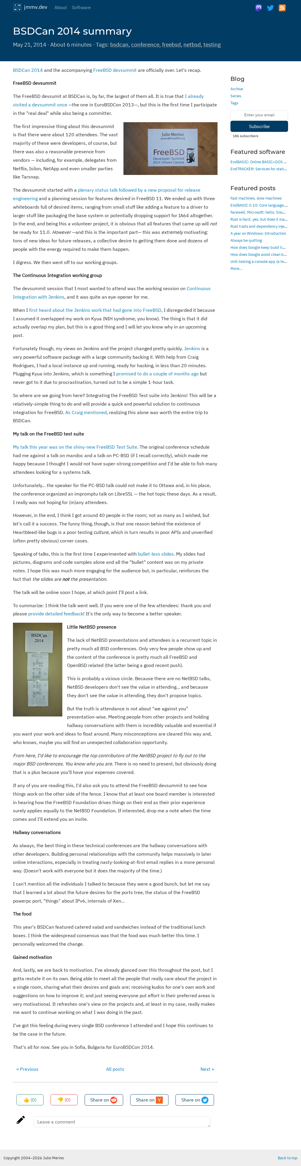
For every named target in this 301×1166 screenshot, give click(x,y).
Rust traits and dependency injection (261, 226)
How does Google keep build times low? (264, 247)
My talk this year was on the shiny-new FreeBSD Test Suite (75, 447)
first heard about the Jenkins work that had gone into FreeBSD (95, 310)
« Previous (27, 1069)
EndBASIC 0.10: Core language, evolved (264, 205)
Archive (236, 88)
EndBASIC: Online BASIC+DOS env (260, 161)
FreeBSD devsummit (115, 70)
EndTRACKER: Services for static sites (262, 168)
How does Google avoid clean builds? (262, 254)
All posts (115, 1069)
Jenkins (192, 348)
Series (235, 95)
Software (81, 7)
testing (212, 44)
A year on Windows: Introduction (258, 233)
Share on (100, 1100)
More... (236, 268)
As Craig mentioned (86, 412)
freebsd (171, 44)
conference (145, 44)
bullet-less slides (156, 554)
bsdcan (119, 44)
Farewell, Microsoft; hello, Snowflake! (262, 212)
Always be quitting (246, 240)
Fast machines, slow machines (256, 198)
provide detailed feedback (55, 614)
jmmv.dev (34, 6)
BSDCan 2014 (28, 70)
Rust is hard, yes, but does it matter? (261, 219)
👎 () (64, 1100)
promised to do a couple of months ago (157, 374)
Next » (207, 1069)
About (60, 7)
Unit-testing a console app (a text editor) (265, 261)
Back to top (287, 1157)
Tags (234, 102)
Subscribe (259, 126)
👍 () (30, 1100)
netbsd (192, 44)
